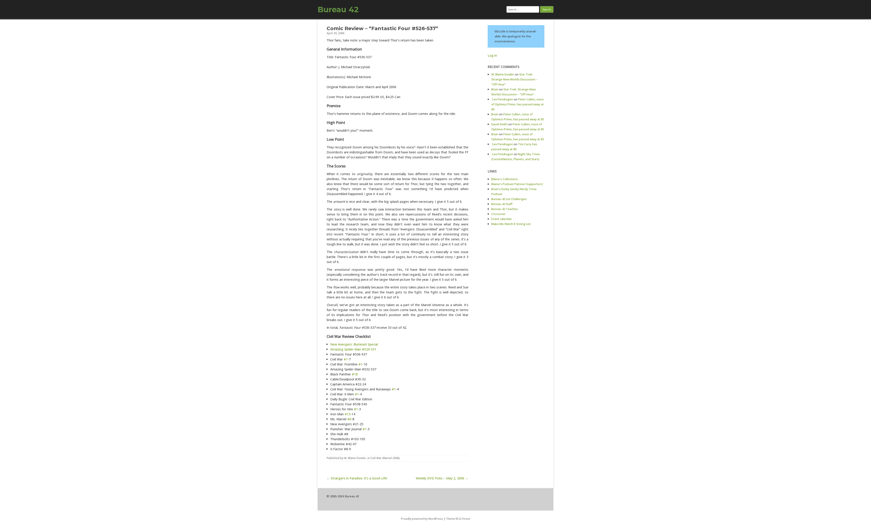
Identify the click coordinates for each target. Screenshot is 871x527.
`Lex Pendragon (502, 99)
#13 (347, 414)
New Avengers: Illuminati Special (354, 344)
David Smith (499, 124)
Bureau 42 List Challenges (509, 199)
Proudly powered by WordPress (422, 519)
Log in (492, 55)
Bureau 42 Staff (501, 204)
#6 (349, 419)
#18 (355, 374)
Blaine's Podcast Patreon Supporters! (517, 184)
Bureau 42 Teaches (504, 209)
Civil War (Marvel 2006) (385, 458)
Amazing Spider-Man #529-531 (353, 349)
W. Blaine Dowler (355, 458)
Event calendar (501, 219)
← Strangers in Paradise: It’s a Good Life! (357, 478)
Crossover (498, 214)
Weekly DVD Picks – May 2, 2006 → (442, 478)
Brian (494, 89)
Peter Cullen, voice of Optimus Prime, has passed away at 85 (517, 104)
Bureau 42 (338, 9)
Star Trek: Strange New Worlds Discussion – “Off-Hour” (514, 79)
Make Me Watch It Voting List (511, 224)
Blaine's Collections (504, 179)
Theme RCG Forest (458, 519)
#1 (346, 359)
